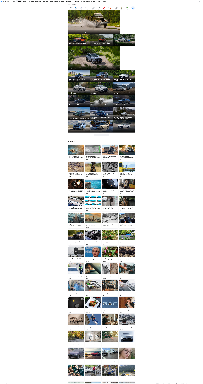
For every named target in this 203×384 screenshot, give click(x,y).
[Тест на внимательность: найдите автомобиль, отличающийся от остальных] (93, 203)
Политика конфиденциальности (196, 383)
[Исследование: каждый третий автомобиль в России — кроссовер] (93, 356)
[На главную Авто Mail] (4, 1)
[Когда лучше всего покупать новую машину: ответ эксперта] (76, 220)
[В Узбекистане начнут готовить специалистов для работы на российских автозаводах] (110, 373)
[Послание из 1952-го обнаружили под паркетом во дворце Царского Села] (76, 170)
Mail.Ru (2, 383)
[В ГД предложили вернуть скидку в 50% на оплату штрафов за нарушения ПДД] (76, 271)
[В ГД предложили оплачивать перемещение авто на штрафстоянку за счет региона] (93, 288)
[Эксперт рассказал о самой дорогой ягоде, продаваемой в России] (110, 254)
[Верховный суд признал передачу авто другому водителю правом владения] (76, 187)
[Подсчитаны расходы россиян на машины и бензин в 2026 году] (76, 373)
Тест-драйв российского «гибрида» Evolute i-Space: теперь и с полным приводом (123, 118)
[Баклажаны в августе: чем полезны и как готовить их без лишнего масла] (93, 305)
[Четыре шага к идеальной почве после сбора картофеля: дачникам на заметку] (127, 254)
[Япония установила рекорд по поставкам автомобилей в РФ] (76, 254)
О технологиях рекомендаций (186, 383)
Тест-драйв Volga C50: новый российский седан (123, 44)
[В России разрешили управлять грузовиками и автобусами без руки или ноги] (127, 237)
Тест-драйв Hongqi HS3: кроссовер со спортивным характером (121, 130)
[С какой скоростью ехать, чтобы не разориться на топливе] (127, 288)
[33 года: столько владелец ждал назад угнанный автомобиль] (127, 220)
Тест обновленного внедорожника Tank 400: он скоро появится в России (100, 105)
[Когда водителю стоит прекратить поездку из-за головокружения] (93, 271)
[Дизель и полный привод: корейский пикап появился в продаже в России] (76, 237)
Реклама (10, 383)
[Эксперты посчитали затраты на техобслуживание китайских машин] (110, 322)
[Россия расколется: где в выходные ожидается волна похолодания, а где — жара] (93, 170)
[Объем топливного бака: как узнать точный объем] (127, 271)
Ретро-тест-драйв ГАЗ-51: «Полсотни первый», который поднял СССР (83, 32)
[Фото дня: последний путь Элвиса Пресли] (110, 170)
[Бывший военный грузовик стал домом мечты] (110, 153)
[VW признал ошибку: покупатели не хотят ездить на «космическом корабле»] (93, 237)
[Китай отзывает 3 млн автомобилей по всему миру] (127, 322)
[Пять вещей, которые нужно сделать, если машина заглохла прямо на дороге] (110, 339)
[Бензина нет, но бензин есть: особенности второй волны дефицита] (127, 170)
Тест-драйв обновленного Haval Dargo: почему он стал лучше (81, 68)
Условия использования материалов (169, 383)
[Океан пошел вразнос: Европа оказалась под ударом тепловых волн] (93, 187)
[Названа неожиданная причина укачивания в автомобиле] (127, 203)
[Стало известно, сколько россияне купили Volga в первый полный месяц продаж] (110, 356)
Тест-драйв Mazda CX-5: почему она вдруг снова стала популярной (79, 105)
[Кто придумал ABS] (76, 305)
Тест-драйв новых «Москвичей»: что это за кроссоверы (122, 93)
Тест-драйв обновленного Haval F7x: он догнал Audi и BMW (123, 80)
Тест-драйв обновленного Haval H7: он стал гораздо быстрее (78, 93)
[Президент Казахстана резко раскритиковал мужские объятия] (93, 254)
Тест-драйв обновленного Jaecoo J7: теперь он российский (100, 80)
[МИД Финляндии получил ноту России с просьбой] (93, 322)
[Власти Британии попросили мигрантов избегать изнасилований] (93, 220)
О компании (6, 383)
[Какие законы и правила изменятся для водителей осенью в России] (110, 288)
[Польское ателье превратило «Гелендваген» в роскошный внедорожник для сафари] (76, 322)
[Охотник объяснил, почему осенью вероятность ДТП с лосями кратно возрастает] (76, 339)
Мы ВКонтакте (156, 383)
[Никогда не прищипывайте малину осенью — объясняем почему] (110, 237)
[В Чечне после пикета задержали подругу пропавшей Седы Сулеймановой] (127, 356)
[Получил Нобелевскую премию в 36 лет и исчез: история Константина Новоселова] (127, 305)
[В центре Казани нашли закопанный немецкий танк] (110, 271)
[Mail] (1, 1)
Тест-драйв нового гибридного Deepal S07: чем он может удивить (101, 44)
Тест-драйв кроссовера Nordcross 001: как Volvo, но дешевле (101, 93)
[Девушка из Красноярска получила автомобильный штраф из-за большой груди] (93, 153)
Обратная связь (178, 383)
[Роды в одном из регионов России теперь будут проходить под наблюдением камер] (76, 288)
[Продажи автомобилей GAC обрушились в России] (110, 305)
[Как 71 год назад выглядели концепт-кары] (110, 220)
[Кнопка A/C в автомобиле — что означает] (110, 187)
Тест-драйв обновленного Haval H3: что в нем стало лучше (78, 44)
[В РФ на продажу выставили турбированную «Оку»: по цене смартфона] (76, 356)
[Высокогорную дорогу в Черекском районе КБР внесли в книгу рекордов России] (127, 373)
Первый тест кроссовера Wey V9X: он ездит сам (79, 118)
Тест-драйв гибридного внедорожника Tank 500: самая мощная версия (101, 130)
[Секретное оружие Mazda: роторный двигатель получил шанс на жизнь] (127, 339)
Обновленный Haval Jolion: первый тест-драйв (78, 130)
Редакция (161, 383)
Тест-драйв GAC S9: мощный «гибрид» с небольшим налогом (77, 80)
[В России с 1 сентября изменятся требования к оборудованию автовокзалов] (127, 187)
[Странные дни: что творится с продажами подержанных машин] (76, 203)
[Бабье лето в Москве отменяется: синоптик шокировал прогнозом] (110, 203)
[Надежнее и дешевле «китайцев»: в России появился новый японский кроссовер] (127, 153)
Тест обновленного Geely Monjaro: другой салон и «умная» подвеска (123, 105)
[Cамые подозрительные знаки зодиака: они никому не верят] (93, 339)
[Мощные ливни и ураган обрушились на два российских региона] (93, 373)
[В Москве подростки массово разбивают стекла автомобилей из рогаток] (76, 153)
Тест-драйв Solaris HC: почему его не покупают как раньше (100, 118)
